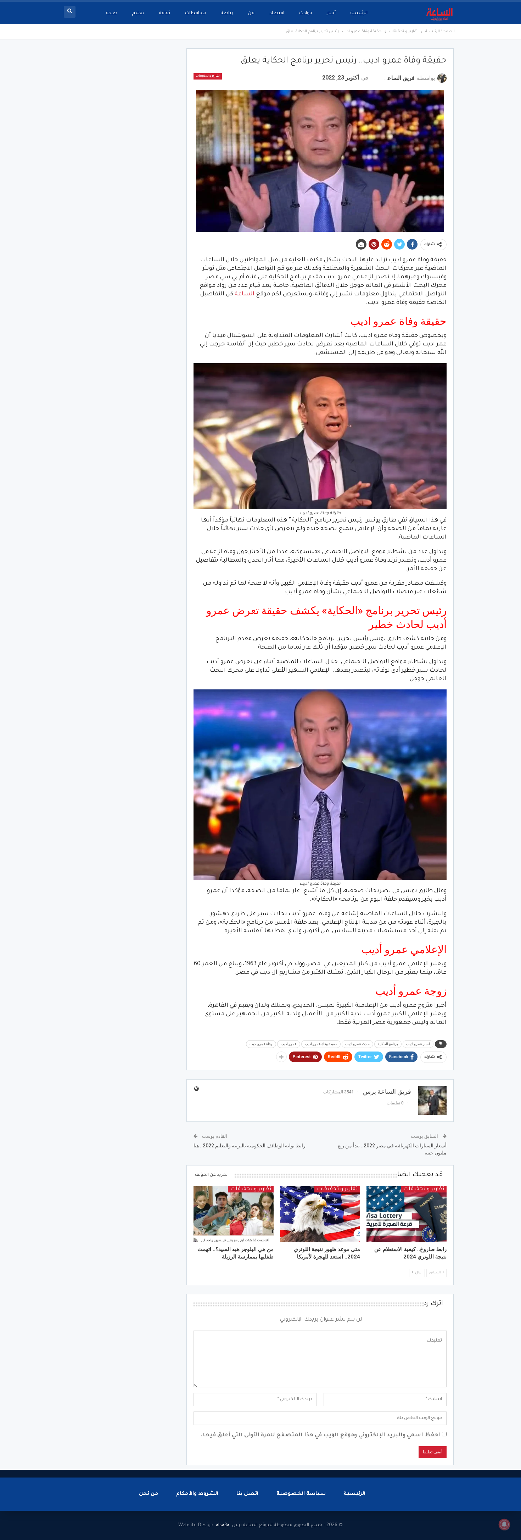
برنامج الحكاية (388, 1044)
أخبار (331, 13)
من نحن (148, 1494)
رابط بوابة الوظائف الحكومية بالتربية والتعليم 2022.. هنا (250, 1145)
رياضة (227, 13)
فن (251, 13)
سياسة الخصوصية (301, 1494)
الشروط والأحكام (197, 1494)
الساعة (244, 294)
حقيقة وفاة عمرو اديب (321, 1044)
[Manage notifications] (504, 1524)
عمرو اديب (289, 1044)
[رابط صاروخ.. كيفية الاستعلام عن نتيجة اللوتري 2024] (406, 1214)
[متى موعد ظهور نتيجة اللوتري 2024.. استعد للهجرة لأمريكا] (320, 1214)
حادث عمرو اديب (357, 1044)
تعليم (138, 13)
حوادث (305, 13)
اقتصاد (276, 13)
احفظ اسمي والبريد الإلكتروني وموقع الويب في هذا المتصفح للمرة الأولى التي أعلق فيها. (320, 1435)
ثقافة (164, 13)
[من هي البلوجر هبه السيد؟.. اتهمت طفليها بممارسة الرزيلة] (234, 1214)
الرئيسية (359, 13)
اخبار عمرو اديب (418, 1044)
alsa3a (222, 1525)
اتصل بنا (247, 1494)
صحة (111, 13)
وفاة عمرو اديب (261, 1044)
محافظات (195, 13)
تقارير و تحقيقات (208, 76)
